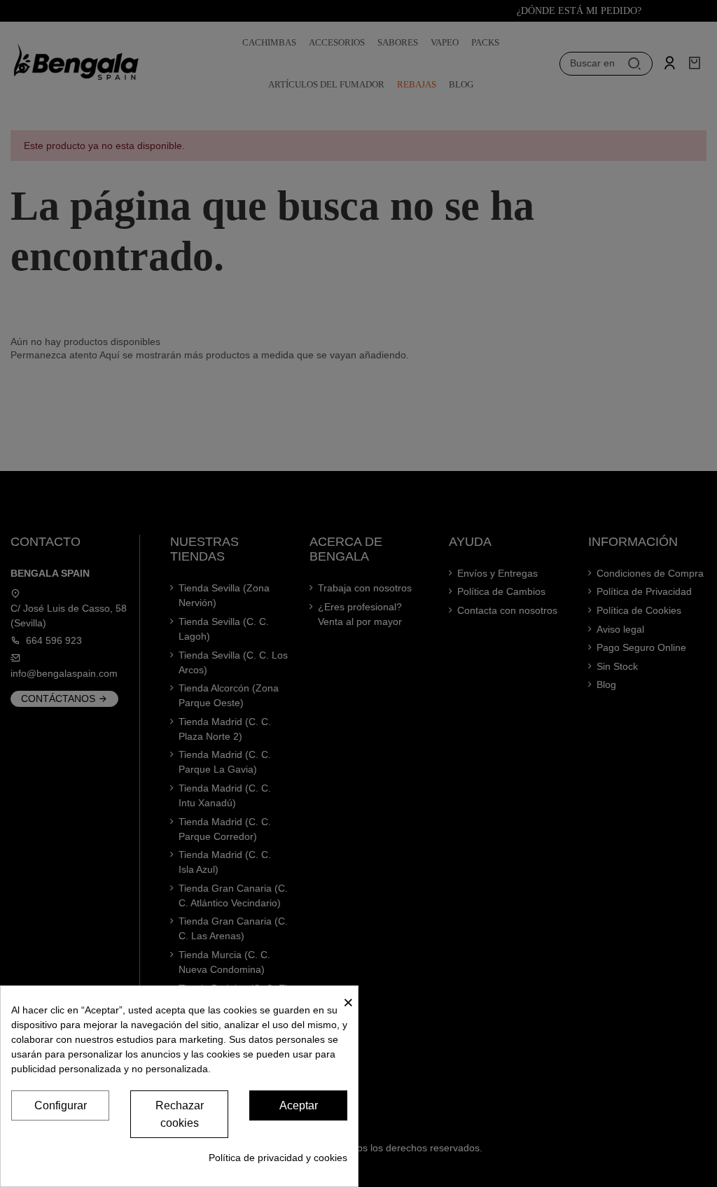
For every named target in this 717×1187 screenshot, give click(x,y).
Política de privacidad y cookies (278, 1157)
